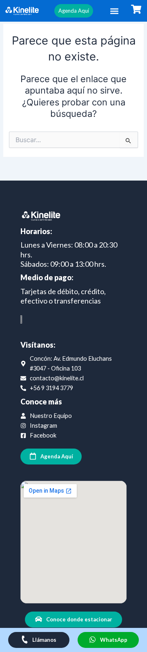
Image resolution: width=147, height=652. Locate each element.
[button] (114, 11)
